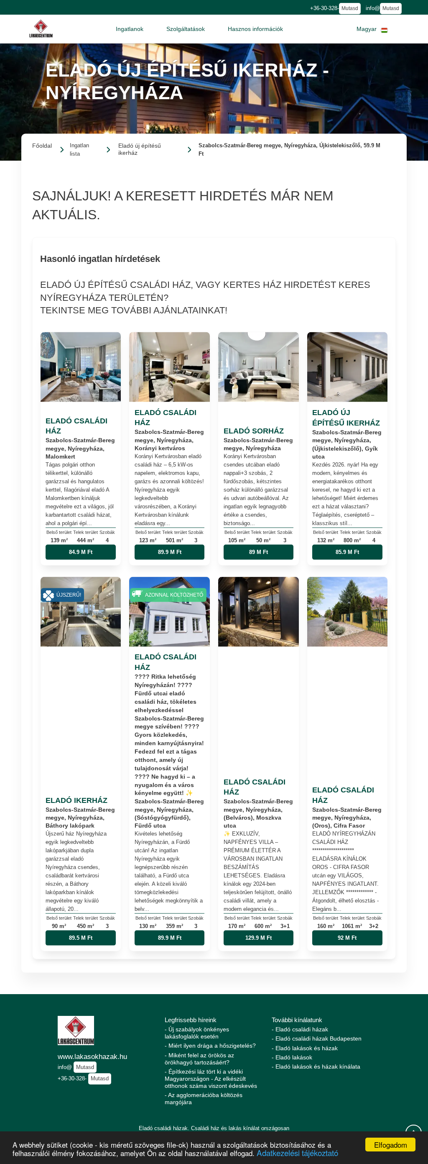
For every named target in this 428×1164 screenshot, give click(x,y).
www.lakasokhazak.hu (92, 1056)
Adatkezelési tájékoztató (297, 1152)
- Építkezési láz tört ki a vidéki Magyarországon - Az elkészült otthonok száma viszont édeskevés (211, 1078)
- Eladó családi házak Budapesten (317, 1038)
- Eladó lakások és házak (305, 1048)
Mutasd (349, 8)
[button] (129, 29)
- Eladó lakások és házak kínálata (316, 1066)
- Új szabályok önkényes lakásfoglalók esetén (197, 1033)
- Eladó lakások (292, 1057)
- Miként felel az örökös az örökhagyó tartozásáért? (199, 1059)
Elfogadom (390, 1144)
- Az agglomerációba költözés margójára (203, 1098)
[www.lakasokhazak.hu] (41, 28)
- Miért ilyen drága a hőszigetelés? (210, 1045)
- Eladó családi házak (300, 1029)
